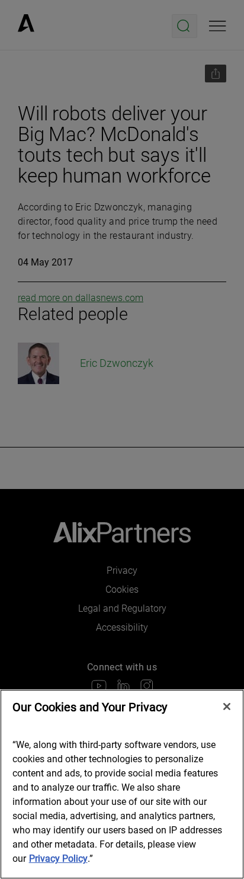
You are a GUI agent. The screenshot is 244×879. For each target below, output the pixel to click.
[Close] (227, 706)
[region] (122, 784)
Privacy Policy (58, 858)
